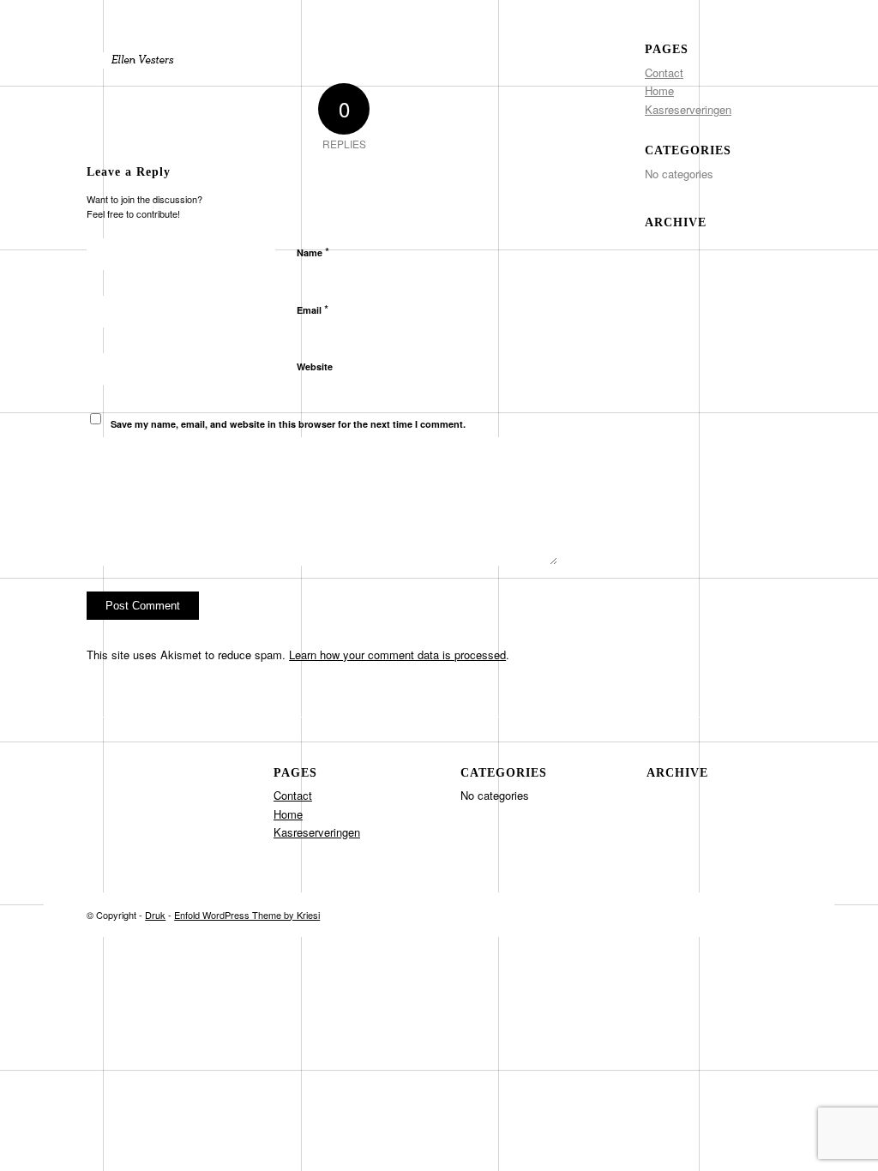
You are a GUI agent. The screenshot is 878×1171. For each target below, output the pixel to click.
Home (659, 90)
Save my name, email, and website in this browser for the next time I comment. (288, 423)
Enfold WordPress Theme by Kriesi (247, 915)
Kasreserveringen (688, 109)
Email (312, 309)
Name (313, 251)
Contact (664, 72)
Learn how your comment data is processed (397, 654)
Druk (155, 915)
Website (315, 366)
